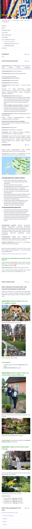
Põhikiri (4, 521)
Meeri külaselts (9, 14)
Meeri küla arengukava (8, 515)
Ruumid (4, 524)
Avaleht (4, 25)
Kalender (5, 37)
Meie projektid (6, 35)
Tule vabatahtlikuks (15, 20)
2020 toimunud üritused (10, 61)
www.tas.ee (24, 253)
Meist (3, 28)
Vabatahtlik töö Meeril (9, 45)
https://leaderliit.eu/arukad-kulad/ (13, 253)
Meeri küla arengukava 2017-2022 (10, 512)
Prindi (27, 54)
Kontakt (4, 48)
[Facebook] (28, 17)
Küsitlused (5, 54)
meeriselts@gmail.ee (10, 271)
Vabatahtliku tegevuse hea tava (11, 43)
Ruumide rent (6, 30)
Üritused (5, 32)
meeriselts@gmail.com (7, 90)
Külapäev (5, 518)
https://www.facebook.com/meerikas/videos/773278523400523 (16, 69)
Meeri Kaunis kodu (8, 282)
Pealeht (8, 20)
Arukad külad (6, 145)
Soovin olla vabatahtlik (25, 20)
